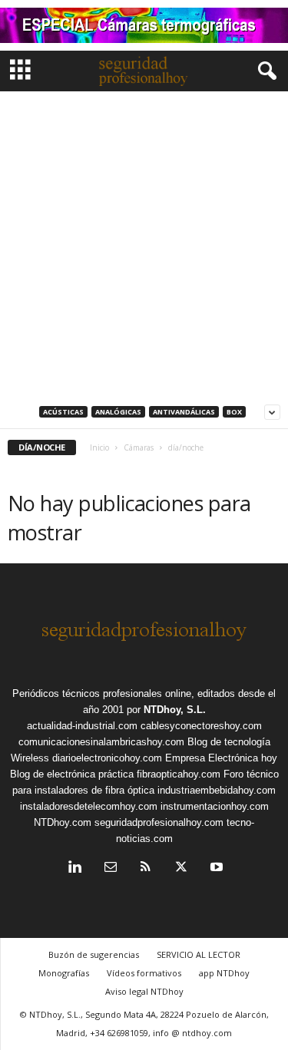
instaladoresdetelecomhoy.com (88, 806)
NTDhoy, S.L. (175, 709)
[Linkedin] (75, 868)
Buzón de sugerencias (93, 954)
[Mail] (110, 868)
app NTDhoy (224, 973)
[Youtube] (215, 868)
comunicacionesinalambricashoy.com (101, 742)
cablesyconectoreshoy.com (201, 725)
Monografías (63, 973)
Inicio (99, 447)
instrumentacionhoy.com (215, 806)
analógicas (118, 412)
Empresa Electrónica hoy (221, 758)
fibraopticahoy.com (178, 774)
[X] (181, 868)
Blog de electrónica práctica (72, 774)
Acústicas (63, 412)
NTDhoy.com (62, 822)
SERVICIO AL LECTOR (198, 954)
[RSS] (146, 868)
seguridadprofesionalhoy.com (158, 822)
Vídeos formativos (144, 973)
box (234, 412)
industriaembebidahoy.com (216, 790)
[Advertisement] (144, 243)
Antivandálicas (184, 412)
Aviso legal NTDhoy (144, 991)
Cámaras (139, 447)
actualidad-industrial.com (82, 725)
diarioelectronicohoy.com (107, 758)
